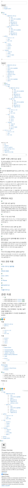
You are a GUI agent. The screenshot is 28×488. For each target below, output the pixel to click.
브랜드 (9, 53)
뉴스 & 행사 (9, 432)
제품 (5, 14)
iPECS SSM (5, 271)
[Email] (1, 319)
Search (3, 5)
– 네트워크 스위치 (13, 403)
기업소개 (9, 52)
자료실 (9, 44)
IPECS (5, 366)
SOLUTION (7, 85)
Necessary (5, 474)
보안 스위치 (5, 276)
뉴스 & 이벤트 (10, 55)
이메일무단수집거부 (9, 351)
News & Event (7, 347)
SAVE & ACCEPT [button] (6, 485)
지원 (5, 42)
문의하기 (9, 45)
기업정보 (6, 50)
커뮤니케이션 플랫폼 (15, 19)
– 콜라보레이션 (13, 400)
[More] (4, 319)
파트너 (9, 48)
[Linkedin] (2, 319)
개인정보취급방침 (8, 350)
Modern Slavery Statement (10, 354)
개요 (11, 17)
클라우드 (9, 27)
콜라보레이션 (13, 22)
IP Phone (4, 280)
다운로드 (19, 299)
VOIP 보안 (6, 150)
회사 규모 (9, 41)
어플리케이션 (13, 23)
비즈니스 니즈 (10, 37)
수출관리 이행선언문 (9, 353)
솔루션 (6, 36)
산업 (8, 39)
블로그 (9, 56)
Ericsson (6, 369)
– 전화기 (11, 398)
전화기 (12, 20)
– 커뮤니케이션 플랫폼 (14, 397)
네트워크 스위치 (14, 25)
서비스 (9, 47)
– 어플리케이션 (13, 401)
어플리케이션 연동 (8, 152)
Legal (5, 356)
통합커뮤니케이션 (11, 16)
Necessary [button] (4, 472)
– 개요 (10, 395)
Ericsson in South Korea (10, 368)
